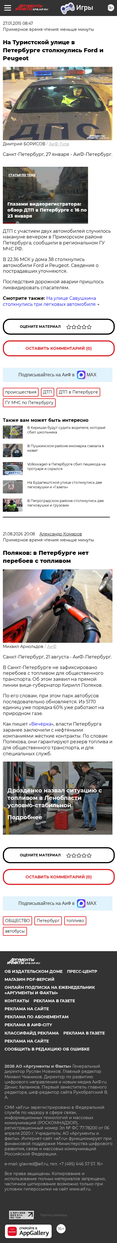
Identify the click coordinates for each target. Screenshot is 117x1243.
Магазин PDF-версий (30, 979)
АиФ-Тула (59, 143)
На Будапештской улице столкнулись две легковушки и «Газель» (64, 484)
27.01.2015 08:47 (18, 23)
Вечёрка (41, 724)
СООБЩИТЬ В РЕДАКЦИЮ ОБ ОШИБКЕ (47, 1049)
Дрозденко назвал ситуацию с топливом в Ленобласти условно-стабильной (54, 798)
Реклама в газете (54, 1000)
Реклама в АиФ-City (28, 1024)
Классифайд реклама (32, 1033)
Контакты (17, 1000)
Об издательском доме (33, 971)
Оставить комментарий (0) (59, 348)
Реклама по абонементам (36, 1016)
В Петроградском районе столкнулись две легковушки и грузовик (65, 503)
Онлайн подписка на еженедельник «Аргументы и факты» (50, 990)
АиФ (52, 646)
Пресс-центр (82, 971)
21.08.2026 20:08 (19, 534)
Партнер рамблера (53, 1215)
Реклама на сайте (27, 1008)
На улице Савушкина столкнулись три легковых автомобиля (49, 301)
